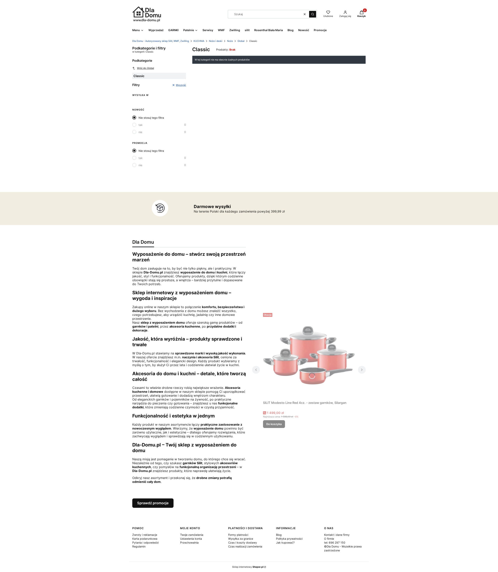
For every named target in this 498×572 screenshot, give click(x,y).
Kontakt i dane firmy (337, 534)
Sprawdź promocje (153, 503)
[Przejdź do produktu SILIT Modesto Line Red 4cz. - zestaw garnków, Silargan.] (309, 355)
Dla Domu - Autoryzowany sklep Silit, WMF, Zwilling (160, 41)
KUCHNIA (199, 41)
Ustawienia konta (191, 538)
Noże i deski (215, 41)
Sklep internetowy (247, 566)
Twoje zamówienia (191, 534)
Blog (279, 534)
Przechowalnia (189, 542)
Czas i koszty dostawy (242, 542)
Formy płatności (238, 534)
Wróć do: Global (145, 68)
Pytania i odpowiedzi (145, 542)
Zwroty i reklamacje (144, 534)
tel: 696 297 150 (334, 542)
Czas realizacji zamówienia (245, 546)
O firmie (329, 538)
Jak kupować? (285, 542)
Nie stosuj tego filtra (151, 117)
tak (141, 125)
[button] (312, 14)
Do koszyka (274, 424)
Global (241, 41)
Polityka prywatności (289, 538)
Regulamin (139, 546)
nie (140, 132)
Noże (230, 41)
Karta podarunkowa (144, 538)
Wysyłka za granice (240, 538)
